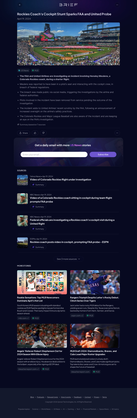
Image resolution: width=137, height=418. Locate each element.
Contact (88, 397)
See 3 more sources (67, 259)
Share (25, 133)
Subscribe (103, 154)
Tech (78, 409)
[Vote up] (35, 132)
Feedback (78, 397)
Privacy (96, 397)
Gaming (71, 409)
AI (64, 409)
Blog (32, 397)
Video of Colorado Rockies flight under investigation (60, 179)
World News (46, 409)
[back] (19, 4)
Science (35, 409)
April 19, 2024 (24, 18)
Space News (104, 409)
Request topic (52, 397)
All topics (115, 409)
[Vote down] (43, 132)
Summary (39, 184)
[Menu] (117, 4)
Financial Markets (89, 409)
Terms (104, 397)
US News (57, 409)
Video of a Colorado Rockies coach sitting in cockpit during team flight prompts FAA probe (71, 199)
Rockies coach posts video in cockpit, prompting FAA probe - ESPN (69, 241)
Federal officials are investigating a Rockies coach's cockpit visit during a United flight (72, 221)
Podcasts (40, 397)
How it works (66, 397)
